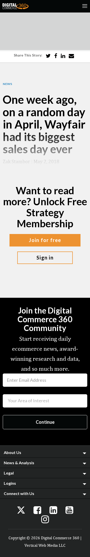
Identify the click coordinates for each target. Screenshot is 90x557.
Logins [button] (10, 483)
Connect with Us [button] (19, 493)
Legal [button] (9, 472)
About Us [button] (12, 452)
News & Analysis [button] (19, 462)
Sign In (45, 257)
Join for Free (45, 240)
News (7, 84)
